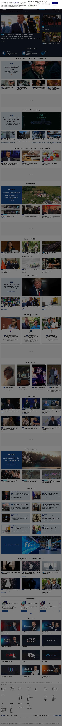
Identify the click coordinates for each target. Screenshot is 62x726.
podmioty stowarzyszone (15, 2)
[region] (31, 4)
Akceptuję (55, 3)
